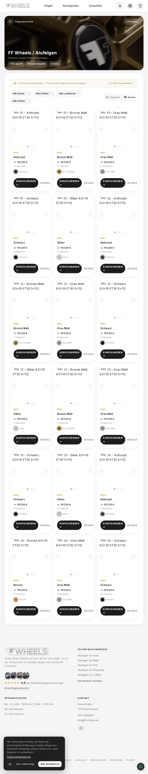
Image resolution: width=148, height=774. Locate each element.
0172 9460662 (86, 715)
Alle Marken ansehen (90, 680)
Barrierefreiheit (98, 760)
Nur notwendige (25, 764)
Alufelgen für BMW (88, 660)
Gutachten (95, 5)
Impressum (81, 760)
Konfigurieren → (26, 183)
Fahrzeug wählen (120, 83)
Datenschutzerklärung (19, 757)
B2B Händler (116, 760)
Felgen (48, 5)
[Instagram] (81, 728)
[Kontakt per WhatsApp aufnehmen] (140, 766)
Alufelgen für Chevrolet (91, 669)
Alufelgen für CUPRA (89, 674)
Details (45, 183)
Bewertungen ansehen (17, 688)
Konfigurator (71, 5)
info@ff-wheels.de (88, 720)
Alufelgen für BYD (88, 665)
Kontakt (131, 760)
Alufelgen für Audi (88, 655)
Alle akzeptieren (50, 764)
